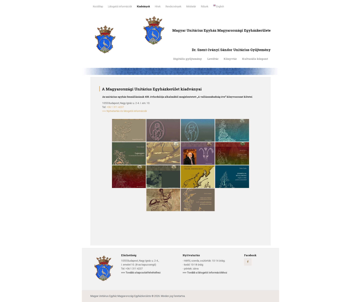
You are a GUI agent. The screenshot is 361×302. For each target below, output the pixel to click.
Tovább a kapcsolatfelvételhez (143, 272)
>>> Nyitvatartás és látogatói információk (124, 111)
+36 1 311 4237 (115, 107)
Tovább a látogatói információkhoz (207, 272)
